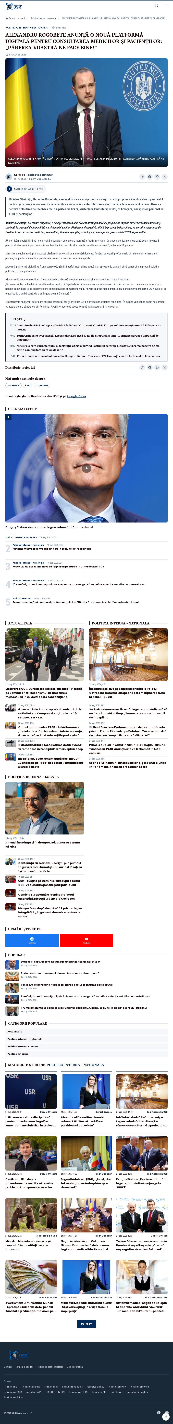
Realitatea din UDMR (78, 1392)
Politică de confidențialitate (50, 1366)
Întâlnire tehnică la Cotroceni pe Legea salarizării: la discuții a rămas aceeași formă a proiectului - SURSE (141, 1123)
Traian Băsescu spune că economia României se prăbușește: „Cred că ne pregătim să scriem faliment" (141, 1245)
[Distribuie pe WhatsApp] (157, 177)
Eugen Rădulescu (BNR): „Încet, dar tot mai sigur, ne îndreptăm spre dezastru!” (86, 1183)
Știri (23, 18)
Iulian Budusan (103, 1173)
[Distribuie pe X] (165, 177)
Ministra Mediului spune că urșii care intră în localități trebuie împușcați (28, 1245)
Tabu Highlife (116, 1392)
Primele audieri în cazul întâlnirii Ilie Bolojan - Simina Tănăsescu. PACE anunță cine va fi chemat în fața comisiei (89, 356)
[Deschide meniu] (166, 6)
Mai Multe (86, 1324)
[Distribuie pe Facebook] (150, 177)
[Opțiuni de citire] (166, 1417)
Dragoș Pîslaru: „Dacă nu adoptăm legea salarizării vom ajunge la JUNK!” (141, 1183)
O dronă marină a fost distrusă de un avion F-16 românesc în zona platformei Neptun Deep (50, 747)
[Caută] (156, 6)
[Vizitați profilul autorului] (8, 176)
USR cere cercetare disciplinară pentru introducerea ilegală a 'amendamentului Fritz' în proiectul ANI (31, 1123)
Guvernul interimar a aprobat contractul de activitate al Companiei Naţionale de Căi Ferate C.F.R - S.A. (49, 713)
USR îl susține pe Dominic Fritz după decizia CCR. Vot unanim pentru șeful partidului (49, 883)
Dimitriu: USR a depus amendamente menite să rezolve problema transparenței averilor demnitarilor (29, 1185)
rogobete (42, 385)
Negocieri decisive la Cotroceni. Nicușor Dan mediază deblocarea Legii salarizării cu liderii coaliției (85, 1245)
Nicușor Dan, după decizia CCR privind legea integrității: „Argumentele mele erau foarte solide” (50, 912)
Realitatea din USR (39, 175)
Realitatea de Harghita (137, 1392)
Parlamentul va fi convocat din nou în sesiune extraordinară (52, 548)
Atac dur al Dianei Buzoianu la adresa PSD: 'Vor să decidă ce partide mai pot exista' (82, 1121)
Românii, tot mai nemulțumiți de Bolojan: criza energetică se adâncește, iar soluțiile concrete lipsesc (81, 584)
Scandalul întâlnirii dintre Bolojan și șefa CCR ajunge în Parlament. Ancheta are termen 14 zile (127, 765)
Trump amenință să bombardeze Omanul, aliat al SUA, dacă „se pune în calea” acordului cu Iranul (76, 602)
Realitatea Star (51, 1386)
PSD (27, 385)
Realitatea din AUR (13, 1392)
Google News (76, 396)
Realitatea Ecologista (72, 1386)
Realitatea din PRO (56, 1392)
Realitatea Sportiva (31, 1386)
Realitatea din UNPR (139, 1386)
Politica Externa (22, 598)
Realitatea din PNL (95, 1386)
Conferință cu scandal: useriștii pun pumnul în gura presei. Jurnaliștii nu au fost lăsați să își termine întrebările (50, 867)
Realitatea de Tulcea (13, 1397)
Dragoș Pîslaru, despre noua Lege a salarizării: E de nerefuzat (49, 527)
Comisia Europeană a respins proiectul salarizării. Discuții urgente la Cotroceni (47, 897)
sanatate (13, 385)
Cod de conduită (75, 1366)
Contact (8, 1366)
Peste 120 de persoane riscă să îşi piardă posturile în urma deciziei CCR (58, 566)
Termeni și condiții (24, 1366)
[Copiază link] (142, 177)
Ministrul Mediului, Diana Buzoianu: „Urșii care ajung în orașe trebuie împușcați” (86, 1307)
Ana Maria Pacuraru (156, 1297)
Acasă (12, 18)
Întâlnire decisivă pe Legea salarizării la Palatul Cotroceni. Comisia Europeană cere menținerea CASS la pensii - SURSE (89, 327)
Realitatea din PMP (117, 1386)
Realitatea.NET (11, 1386)
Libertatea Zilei (99, 1392)
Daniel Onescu (48, 1111)
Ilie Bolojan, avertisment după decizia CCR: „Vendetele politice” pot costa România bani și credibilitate (50, 763)
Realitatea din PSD (34, 1392)
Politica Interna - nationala (43, 18)
